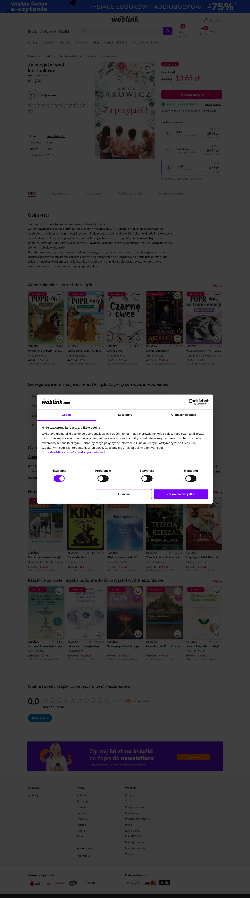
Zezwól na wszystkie (181, 494)
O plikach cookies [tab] (183, 414)
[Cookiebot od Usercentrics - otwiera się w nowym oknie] (191, 402)
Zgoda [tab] (66, 414)
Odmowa (124, 494)
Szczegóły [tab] (125, 414)
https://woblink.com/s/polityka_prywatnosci (73, 452)
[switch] (103, 478)
